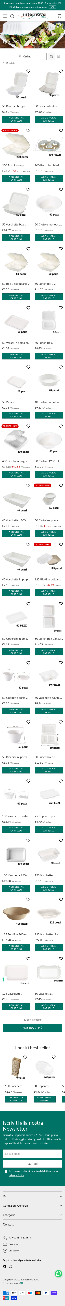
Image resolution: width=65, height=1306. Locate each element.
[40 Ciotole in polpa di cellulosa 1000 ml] (48, 381)
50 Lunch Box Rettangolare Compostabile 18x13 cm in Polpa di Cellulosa (48, 343)
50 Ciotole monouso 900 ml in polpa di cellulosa (47, 225)
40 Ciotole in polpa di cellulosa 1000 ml (48, 402)
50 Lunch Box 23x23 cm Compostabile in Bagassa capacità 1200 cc (48, 639)
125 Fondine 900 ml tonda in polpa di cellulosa (14, 934)
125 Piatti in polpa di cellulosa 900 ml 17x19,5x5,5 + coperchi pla (48, 580)
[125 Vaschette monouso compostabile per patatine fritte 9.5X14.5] (48, 854)
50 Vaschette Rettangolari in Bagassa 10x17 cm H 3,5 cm (48, 994)
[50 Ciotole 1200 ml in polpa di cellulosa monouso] (48, 440)
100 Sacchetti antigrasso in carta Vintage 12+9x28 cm (13, 1086)
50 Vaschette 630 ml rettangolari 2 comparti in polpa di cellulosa (47, 698)
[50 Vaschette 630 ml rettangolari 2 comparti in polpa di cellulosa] (48, 677)
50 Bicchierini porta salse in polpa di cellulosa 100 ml (14, 757)
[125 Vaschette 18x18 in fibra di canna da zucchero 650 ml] (48, 914)
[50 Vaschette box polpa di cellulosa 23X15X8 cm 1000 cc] (16, 204)
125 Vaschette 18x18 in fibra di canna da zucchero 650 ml (48, 934)
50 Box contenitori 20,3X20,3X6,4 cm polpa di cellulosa (46, 106)
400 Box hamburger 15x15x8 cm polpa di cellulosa (15, 461)
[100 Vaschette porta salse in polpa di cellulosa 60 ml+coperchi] (16, 795)
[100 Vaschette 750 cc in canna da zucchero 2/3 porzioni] (16, 854)
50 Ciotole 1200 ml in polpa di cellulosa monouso (48, 461)
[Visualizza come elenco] (58, 56)
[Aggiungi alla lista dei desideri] (28, 72)
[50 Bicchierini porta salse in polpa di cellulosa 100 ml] (16, 736)
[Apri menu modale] (4, 16)
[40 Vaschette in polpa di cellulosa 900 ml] (16, 559)
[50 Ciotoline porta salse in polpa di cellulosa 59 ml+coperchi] (48, 500)
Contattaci (14, 1244)
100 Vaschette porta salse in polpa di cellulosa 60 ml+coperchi (15, 816)
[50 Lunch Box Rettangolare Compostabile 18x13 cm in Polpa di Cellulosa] (48, 322)
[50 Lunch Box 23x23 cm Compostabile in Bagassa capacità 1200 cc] (48, 618)
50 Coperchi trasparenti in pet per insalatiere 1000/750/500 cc (44, 1086)
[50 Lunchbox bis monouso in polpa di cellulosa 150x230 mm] (48, 736)
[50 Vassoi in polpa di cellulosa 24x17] (16, 322)
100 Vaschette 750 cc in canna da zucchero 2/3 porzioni (15, 875)
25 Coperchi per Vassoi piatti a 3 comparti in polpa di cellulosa (47, 816)
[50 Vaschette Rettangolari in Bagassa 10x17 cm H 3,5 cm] (48, 973)
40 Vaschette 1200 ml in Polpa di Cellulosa (15, 520)
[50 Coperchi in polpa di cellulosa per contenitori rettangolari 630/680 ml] (16, 618)
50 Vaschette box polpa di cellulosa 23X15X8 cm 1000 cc (15, 225)
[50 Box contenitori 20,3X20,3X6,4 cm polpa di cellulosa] (48, 85)
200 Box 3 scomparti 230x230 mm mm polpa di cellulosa (15, 165)
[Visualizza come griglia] (51, 56)
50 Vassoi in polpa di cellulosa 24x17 (15, 343)
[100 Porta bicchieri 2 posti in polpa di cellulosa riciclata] (48, 145)
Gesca (11, 1283)
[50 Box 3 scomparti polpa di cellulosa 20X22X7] (16, 263)
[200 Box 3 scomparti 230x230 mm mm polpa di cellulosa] (16, 145)
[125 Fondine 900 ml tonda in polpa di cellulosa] (16, 914)
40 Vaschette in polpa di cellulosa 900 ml (15, 580)
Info (52, 7)
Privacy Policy (16, 1175)
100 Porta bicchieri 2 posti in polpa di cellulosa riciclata (48, 165)
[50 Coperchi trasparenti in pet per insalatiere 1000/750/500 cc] (44, 1068)
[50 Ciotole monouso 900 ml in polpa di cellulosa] (48, 204)
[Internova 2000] (32, 16)
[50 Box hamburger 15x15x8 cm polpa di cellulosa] (16, 85)
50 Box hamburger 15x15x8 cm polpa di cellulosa (15, 106)
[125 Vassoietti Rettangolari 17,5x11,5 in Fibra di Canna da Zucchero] (16, 973)
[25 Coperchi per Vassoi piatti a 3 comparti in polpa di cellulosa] (48, 795)
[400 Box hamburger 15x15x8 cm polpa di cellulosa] (16, 440)
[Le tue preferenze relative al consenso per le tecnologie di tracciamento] (3, 979)
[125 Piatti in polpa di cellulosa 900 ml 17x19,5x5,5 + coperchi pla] (48, 559)
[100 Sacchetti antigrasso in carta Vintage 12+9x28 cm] (16, 1068)
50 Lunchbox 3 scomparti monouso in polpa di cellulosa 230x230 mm (49, 284)
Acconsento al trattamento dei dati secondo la (34, 1173)
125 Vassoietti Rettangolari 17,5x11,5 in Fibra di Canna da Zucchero (15, 994)
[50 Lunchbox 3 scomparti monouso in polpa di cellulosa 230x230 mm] (48, 263)
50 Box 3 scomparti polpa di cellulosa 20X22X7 (14, 284)
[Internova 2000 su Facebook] (5, 1267)
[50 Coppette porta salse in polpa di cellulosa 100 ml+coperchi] (16, 677)
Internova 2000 (31, 1279)
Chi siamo (14, 1250)
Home (6, 34)
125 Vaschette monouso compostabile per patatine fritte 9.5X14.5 (46, 875)
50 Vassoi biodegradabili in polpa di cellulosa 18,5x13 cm (13, 402)
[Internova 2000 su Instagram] (10, 1267)
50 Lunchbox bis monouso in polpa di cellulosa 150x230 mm (47, 757)
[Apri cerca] (12, 16)
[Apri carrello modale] (59, 16)
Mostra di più (32, 1027)
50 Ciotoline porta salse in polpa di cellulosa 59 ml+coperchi (46, 520)
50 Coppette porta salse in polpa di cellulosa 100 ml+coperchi (13, 698)
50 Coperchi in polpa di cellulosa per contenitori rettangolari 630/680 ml (15, 639)
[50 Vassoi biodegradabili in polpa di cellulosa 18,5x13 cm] (16, 381)
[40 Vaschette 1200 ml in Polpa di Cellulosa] (16, 500)
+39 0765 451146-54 (20, 1237)
